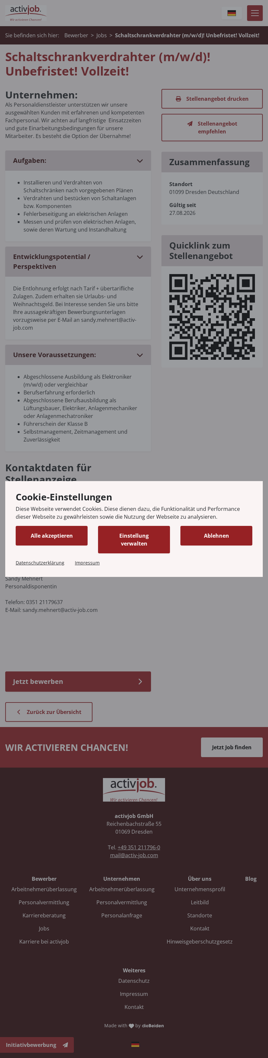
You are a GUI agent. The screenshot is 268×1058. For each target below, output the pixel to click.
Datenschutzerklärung (40, 563)
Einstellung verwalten (134, 539)
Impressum (87, 563)
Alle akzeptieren (52, 535)
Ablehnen (216, 535)
